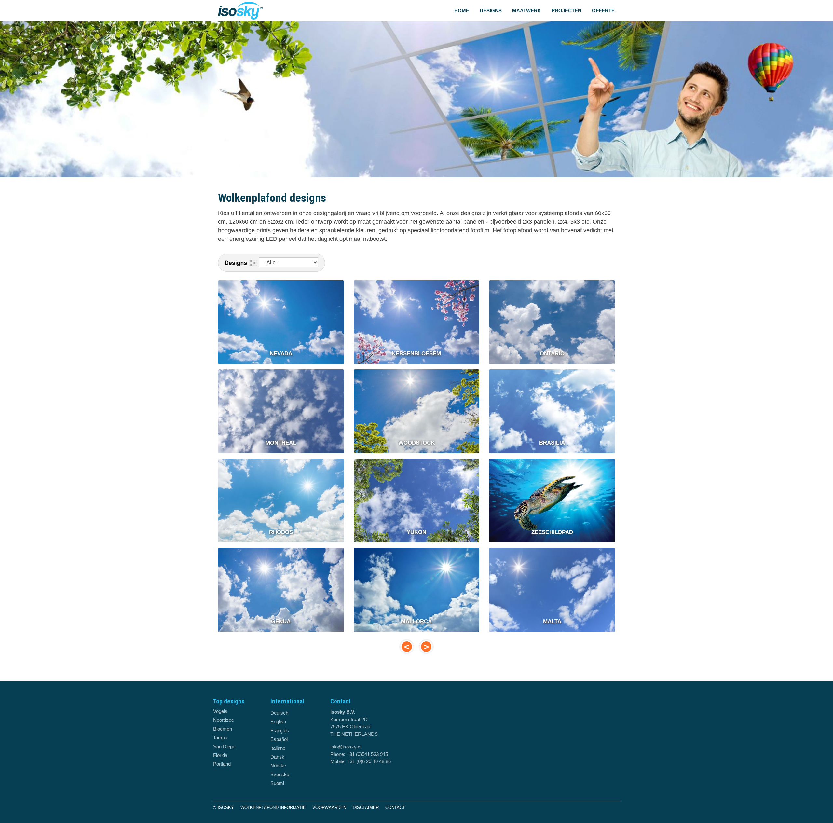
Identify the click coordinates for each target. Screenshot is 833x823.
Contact (395, 807)
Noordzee (223, 720)
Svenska (279, 774)
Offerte (603, 10)
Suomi (277, 783)
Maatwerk (526, 10)
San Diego (224, 746)
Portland (222, 764)
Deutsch (279, 713)
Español (279, 739)
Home (461, 10)
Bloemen (222, 729)
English (278, 721)
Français (279, 730)
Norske (278, 765)
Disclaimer (366, 807)
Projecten (566, 10)
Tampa (220, 737)
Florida (220, 755)
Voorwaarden (329, 807)
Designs (491, 10)
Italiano (277, 748)
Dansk (277, 757)
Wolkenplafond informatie (273, 807)
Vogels (220, 711)
